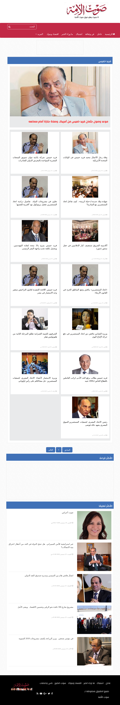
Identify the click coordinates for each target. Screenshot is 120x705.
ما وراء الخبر (67, 34)
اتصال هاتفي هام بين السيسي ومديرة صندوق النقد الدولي (49, 575)
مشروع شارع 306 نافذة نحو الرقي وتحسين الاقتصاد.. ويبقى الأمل (45, 607)
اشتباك (79, 34)
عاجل (99, 34)
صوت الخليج (60, 683)
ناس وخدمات (46, 683)
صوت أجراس (67, 512)
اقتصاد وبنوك (53, 34)
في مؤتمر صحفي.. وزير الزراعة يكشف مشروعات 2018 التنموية (46, 638)
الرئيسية (109, 34)
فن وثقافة (89, 34)
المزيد (40, 34)
